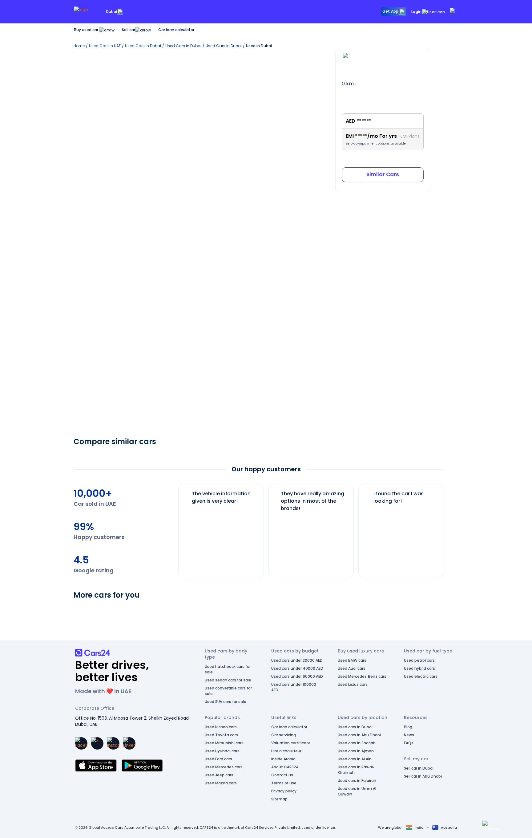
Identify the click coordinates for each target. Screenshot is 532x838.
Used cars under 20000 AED (297, 660)
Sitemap (279, 799)
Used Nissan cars (221, 727)
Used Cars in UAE (105, 45)
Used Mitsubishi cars (224, 743)
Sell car (128, 29)
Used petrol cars (419, 660)
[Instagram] (113, 743)
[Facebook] (81, 743)
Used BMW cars (352, 660)
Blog (408, 727)
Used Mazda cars (221, 783)
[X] (97, 743)
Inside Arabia (283, 759)
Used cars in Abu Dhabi (359, 735)
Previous (174, 527)
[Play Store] (142, 765)
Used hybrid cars (419, 668)
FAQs (408, 743)
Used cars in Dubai (355, 727)
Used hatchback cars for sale (228, 669)
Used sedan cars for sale (228, 680)
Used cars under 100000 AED (293, 687)
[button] (491, 825)
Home (79, 45)
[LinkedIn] (129, 743)
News (409, 735)
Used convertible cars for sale (228, 690)
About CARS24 (285, 767)
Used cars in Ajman (356, 751)
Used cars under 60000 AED (297, 676)
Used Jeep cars (219, 775)
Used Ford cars (218, 759)
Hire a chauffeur (286, 751)
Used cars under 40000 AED (297, 668)
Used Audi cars (351, 668)
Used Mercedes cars (224, 767)
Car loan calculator (176, 29)
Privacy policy (283, 791)
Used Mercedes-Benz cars (362, 676)
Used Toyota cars (221, 735)
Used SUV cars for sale (225, 701)
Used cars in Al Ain (355, 759)
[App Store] (96, 765)
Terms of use (283, 783)
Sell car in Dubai (418, 768)
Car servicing (283, 735)
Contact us (282, 775)
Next (449, 527)
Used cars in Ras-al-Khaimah (356, 769)
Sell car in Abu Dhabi (423, 776)
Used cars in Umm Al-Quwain (357, 791)
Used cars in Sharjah (357, 743)
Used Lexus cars (353, 684)
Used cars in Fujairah (357, 780)
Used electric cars (420, 676)
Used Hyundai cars (222, 751)
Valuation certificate (291, 743)
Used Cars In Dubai (143, 45)
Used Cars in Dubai (183, 45)
